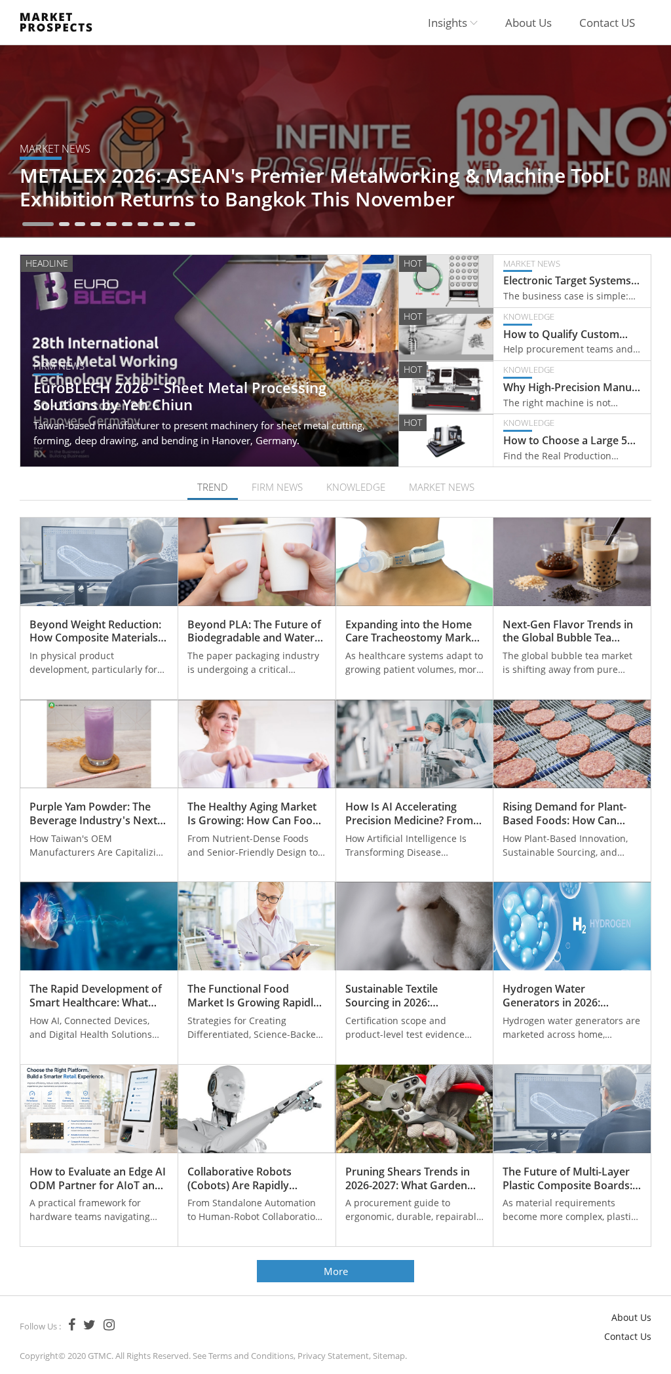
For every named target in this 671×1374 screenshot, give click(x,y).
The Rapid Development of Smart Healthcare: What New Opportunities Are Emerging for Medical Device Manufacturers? (95, 996)
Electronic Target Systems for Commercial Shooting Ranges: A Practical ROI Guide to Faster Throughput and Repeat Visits (567, 281)
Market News (55, 149)
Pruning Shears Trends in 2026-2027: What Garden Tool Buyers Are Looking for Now (407, 1179)
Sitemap (389, 1356)
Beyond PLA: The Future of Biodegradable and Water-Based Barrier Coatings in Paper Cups (254, 631)
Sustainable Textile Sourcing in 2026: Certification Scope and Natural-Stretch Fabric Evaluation (403, 996)
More (336, 1271)
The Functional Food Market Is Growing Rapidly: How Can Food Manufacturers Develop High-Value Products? (254, 996)
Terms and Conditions (251, 1356)
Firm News (59, 365)
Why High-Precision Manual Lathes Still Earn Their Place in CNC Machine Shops (571, 387)
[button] (38, 224)
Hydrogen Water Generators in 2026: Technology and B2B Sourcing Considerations (563, 996)
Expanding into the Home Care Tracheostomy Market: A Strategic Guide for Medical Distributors (414, 631)
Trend (212, 486)
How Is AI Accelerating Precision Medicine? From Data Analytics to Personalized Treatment (409, 814)
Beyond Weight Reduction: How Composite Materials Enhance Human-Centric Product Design (95, 631)
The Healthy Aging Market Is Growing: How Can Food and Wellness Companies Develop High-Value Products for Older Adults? (253, 814)
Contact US (607, 22)
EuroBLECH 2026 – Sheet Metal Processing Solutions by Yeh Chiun (179, 397)
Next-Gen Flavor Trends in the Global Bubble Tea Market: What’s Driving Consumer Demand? (568, 631)
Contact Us (627, 1336)
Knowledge (528, 316)
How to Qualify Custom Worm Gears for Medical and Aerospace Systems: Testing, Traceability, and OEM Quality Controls (564, 334)
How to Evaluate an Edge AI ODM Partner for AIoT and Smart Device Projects (97, 1179)
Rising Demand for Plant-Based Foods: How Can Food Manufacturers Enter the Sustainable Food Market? (569, 814)
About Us (528, 22)
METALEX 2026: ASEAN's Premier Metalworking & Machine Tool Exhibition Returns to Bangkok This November (314, 187)
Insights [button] (449, 22)
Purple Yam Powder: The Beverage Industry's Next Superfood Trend (93, 814)
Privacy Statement (333, 1356)
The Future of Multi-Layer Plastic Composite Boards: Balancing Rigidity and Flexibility (567, 1179)
